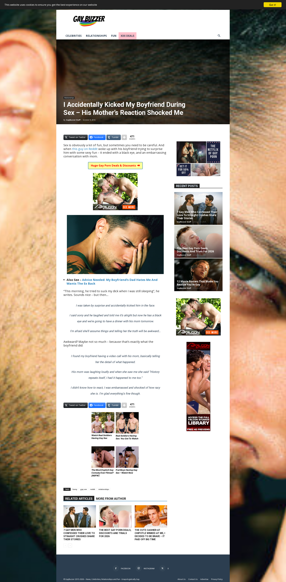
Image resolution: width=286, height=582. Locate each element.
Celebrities (74, 35)
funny (75, 489)
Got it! (272, 5)
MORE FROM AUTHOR (111, 498)
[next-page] (70, 545)
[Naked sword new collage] (198, 176)
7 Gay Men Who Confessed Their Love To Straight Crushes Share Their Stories (197, 215)
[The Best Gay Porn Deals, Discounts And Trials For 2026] (115, 516)
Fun (113, 35)
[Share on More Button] (124, 137)
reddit (92, 489)
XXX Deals (127, 35)
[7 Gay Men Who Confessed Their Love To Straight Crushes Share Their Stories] (79, 516)
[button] (219, 36)
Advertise (204, 579)
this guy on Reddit (85, 149)
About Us (181, 579)
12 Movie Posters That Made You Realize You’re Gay (197, 283)
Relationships (96, 35)
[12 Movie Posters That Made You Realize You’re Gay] (198, 274)
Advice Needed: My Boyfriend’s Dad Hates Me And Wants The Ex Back (112, 281)
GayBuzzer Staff (73, 120)
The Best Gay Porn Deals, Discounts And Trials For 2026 (115, 533)
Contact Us (193, 579)
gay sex (83, 489)
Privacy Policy (217, 579)
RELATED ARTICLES (79, 498)
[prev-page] (65, 545)
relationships (103, 489)
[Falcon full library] (198, 430)
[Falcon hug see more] (115, 212)
